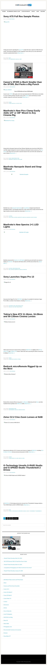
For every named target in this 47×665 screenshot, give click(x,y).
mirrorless (13, 59)
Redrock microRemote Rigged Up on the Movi (22, 367)
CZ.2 (15, 458)
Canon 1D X (6, 589)
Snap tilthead (26, 207)
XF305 (20, 103)
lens (17, 458)
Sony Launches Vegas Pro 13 (18, 276)
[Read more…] (21, 53)
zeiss (23, 458)
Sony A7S (21, 49)
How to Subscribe (7, 611)
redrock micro (22, 409)
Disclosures (6, 604)
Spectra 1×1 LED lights (19, 260)
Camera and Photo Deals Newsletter (12, 585)
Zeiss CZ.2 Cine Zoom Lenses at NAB (23, 417)
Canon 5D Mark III (8, 595)
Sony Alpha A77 (7, 636)
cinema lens (11, 359)
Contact (5, 601)
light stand (11, 217)
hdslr (10, 158)
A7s (9, 59)
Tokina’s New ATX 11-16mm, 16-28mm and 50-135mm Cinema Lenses (23, 315)
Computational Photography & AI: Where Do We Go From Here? (18, 567)
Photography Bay (23, 5)
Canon (10, 102)
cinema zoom (11, 458)
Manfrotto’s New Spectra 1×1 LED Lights (21, 225)
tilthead (35, 217)
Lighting (10, 216)
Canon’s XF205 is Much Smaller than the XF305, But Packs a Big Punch (22, 83)
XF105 (27, 95)
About (5, 582)
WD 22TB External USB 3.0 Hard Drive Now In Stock (15, 561)
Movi (37, 402)
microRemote (25, 402)
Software (11, 305)
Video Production (15, 158)
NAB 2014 (17, 59)
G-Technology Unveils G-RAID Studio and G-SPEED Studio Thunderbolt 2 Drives (22, 467)
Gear (10, 509)
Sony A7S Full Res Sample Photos (21, 16)
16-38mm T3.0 (13, 351)
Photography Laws (8, 626)
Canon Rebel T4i (7, 598)
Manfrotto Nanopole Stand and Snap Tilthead (22, 167)
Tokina (19, 359)
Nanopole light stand (16, 207)
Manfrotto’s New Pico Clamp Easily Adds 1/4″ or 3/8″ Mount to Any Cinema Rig (21, 112)
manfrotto (11, 159)
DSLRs (5, 607)
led (9, 269)
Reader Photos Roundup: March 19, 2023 (13, 564)
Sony (21, 59)
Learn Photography (8, 614)
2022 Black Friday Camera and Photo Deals (13, 579)
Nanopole (28, 217)
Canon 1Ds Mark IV (8, 592)
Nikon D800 (6, 623)
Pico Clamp (20, 159)
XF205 (10, 94)
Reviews (5, 633)
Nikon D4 (6, 620)
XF (16, 103)
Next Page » (15, 518)
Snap (32, 217)
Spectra (25, 269)
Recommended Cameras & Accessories (12, 629)
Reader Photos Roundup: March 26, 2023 (13, 558)
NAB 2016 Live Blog (8, 617)
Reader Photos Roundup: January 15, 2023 (13, 570)
